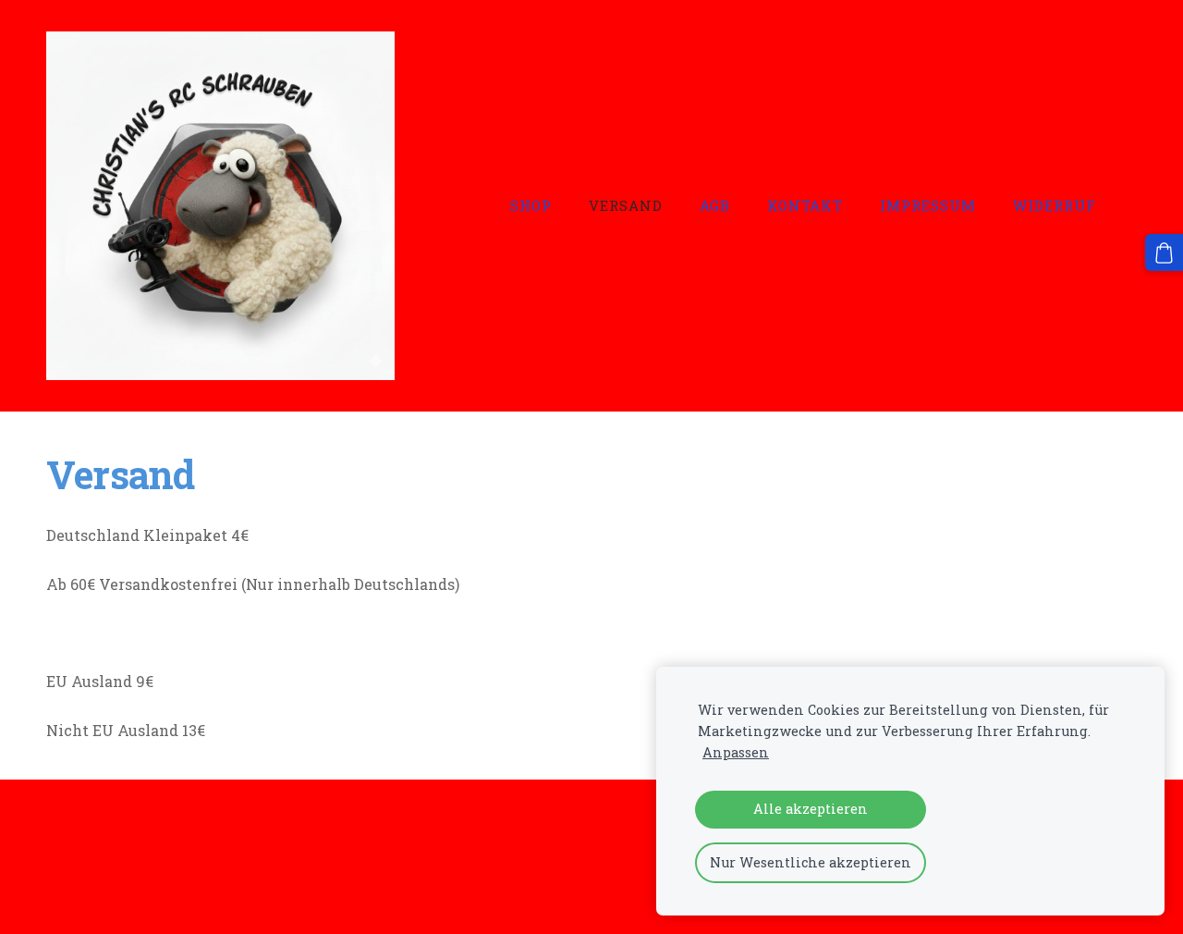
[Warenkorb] (1164, 253)
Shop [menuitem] (531, 205)
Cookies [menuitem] (75, 832)
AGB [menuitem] (715, 205)
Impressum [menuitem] (928, 205)
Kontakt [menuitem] (805, 205)
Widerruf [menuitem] (1054, 205)
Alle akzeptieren (810, 808)
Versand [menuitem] (626, 205)
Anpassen (735, 752)
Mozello (165, 884)
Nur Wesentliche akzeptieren (810, 862)
